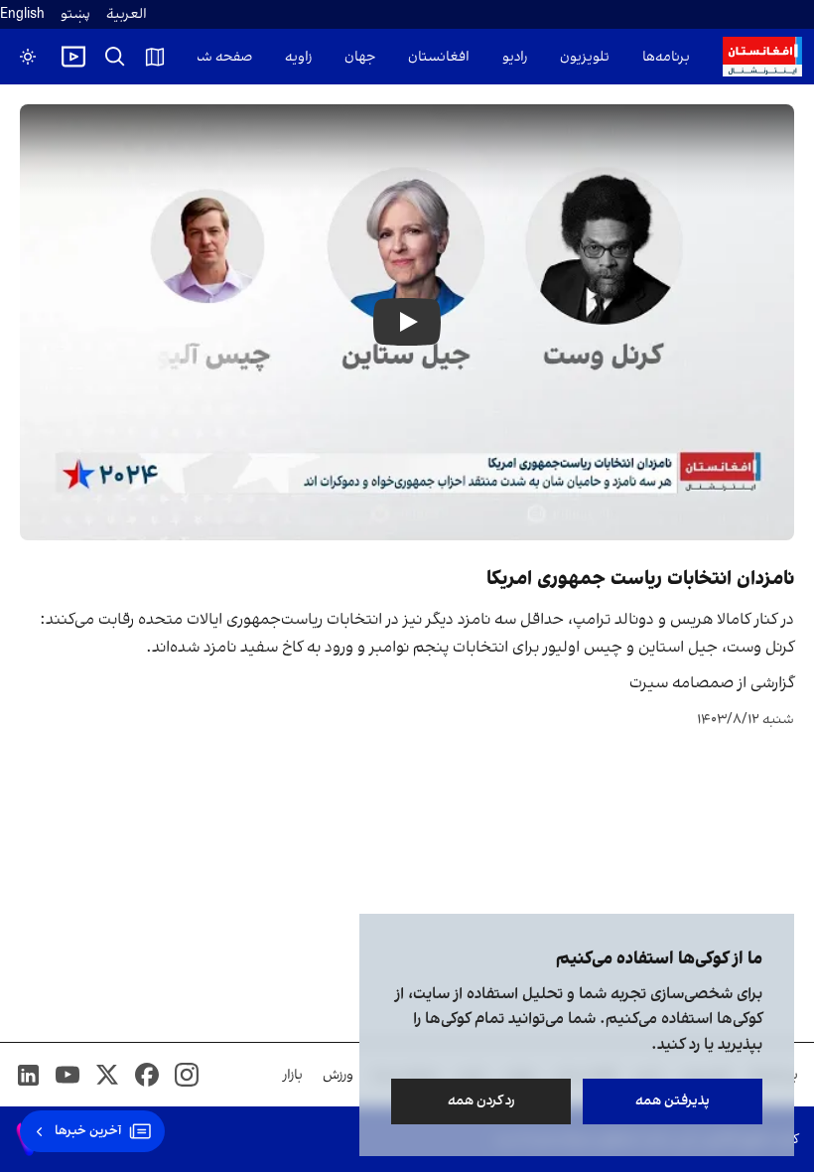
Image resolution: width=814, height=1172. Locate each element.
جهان (359, 57)
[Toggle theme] (28, 57)
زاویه (298, 57)
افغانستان (439, 57)
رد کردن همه (481, 1101)
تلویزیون (585, 57)
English (22, 14)
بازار (293, 1075)
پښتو (75, 14)
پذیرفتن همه (672, 1101)
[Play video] (73, 57)
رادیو (514, 57)
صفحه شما (220, 57)
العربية (126, 14)
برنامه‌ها (666, 57)
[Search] (115, 57)
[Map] (155, 57)
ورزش (338, 1075)
